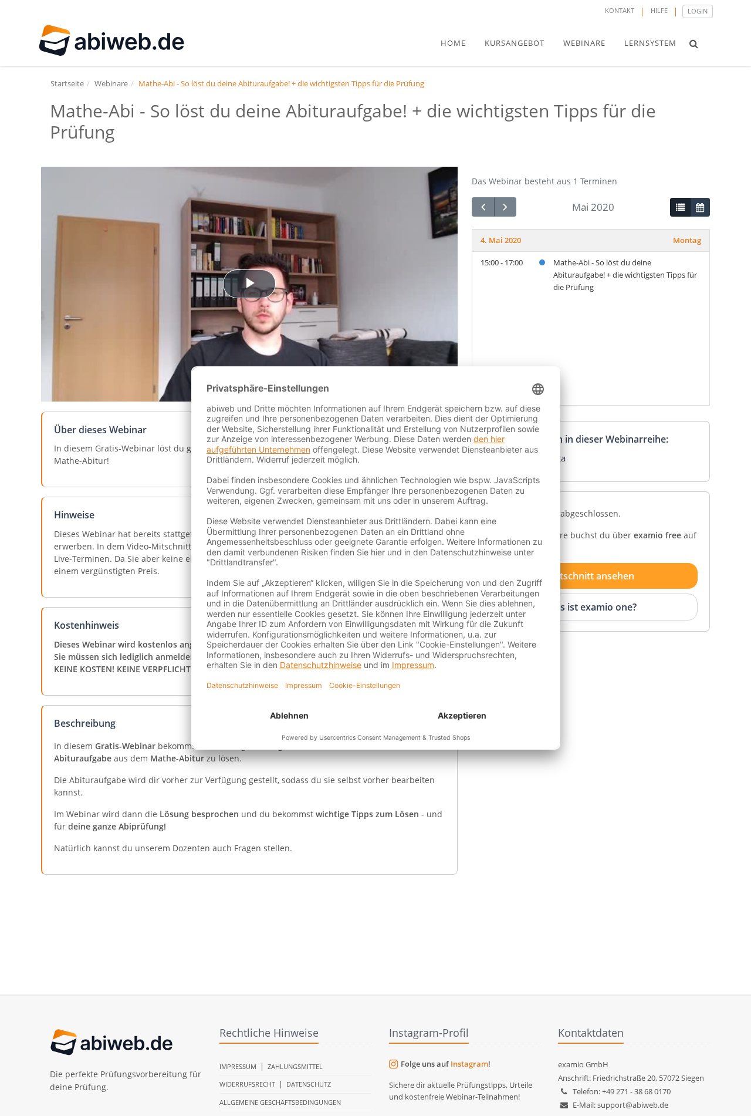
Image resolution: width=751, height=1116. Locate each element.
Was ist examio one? (591, 606)
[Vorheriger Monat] (483, 207)
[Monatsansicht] (700, 207)
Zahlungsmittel (295, 1066)
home (453, 43)
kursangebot (514, 43)
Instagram (469, 1063)
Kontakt (619, 10)
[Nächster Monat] (505, 207)
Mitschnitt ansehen (591, 575)
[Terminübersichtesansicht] (680, 207)
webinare (584, 43)
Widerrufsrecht (247, 1084)
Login (698, 10)
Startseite (67, 83)
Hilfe (659, 10)
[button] (693, 43)
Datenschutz (308, 1084)
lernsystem (650, 43)
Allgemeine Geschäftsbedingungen (280, 1102)
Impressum (237, 1066)
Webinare (111, 83)
